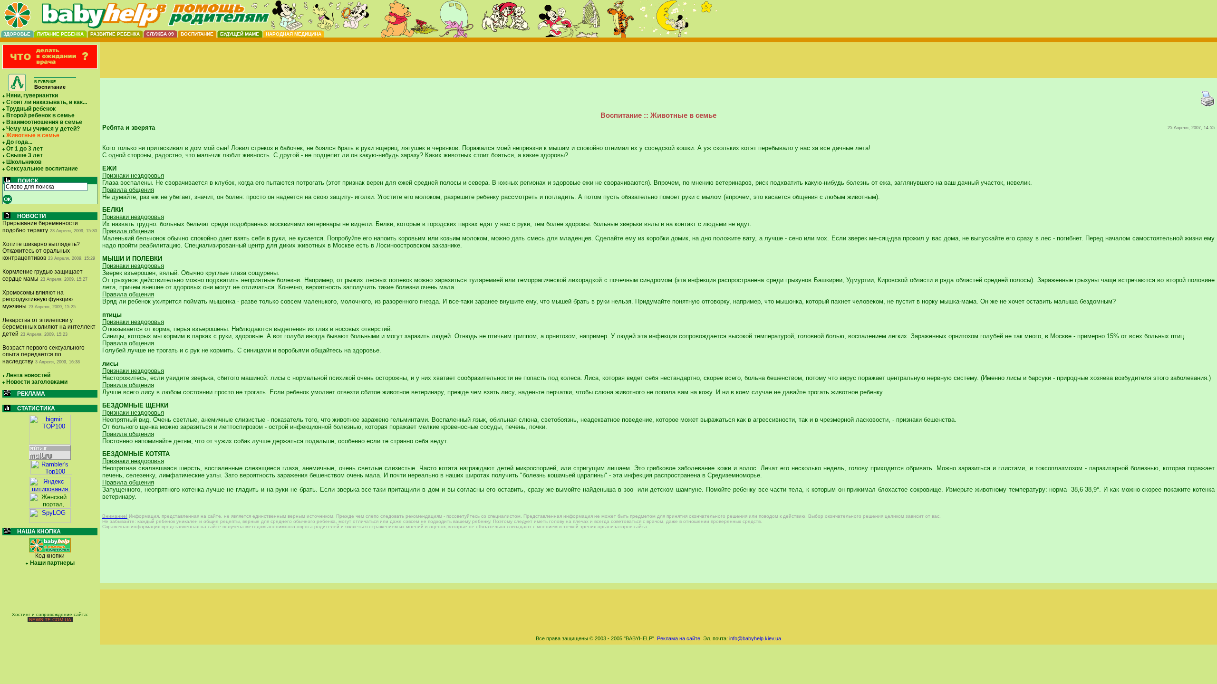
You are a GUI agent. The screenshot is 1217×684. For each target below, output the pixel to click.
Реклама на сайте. (679, 638)
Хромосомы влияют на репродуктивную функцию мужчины (37, 299)
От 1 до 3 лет (24, 148)
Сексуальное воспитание (42, 168)
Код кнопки (50, 555)
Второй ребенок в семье (40, 115)
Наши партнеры (52, 563)
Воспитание (197, 34)
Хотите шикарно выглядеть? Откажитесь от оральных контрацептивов (41, 251)
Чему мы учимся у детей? (43, 128)
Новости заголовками (37, 382)
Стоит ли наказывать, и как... (46, 102)
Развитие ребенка (115, 34)
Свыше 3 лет (24, 155)
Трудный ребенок (31, 108)
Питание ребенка (60, 34)
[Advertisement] (658, 68)
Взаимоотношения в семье (44, 122)
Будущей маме (239, 34)
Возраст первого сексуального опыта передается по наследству (43, 354)
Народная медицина (293, 34)
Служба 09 (160, 34)
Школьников (23, 162)
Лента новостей (28, 375)
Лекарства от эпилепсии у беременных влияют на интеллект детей (49, 327)
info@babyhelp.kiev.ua (755, 638)
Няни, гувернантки (32, 95)
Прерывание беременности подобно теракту (40, 227)
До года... (19, 142)
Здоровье (16, 34)
